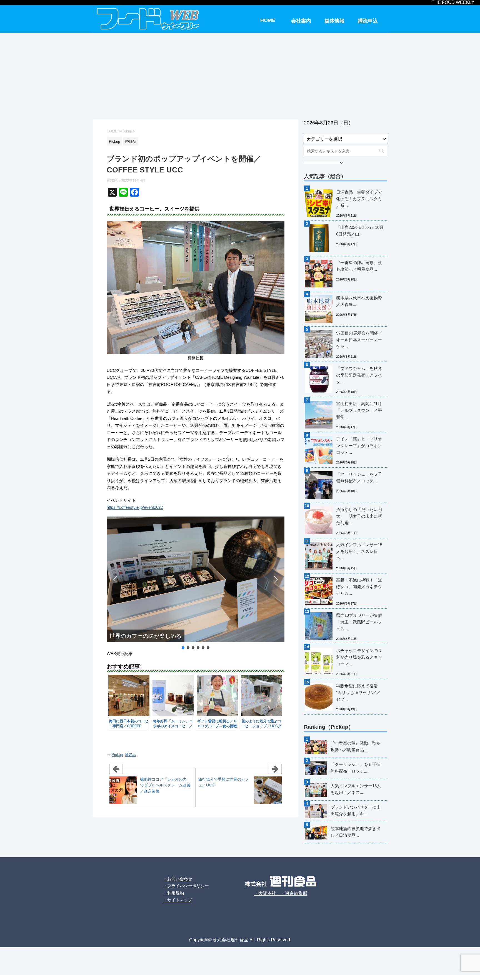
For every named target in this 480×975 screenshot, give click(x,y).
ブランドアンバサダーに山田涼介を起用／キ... (356, 810)
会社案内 (301, 21)
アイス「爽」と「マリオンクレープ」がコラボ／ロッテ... (359, 446)
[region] (195, 583)
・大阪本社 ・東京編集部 (280, 893)
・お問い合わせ (177, 878)
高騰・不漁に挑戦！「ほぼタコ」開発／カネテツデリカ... (359, 587)
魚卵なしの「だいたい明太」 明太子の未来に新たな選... (359, 516)
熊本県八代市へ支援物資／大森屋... (359, 301)
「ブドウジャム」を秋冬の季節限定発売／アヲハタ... (359, 375)
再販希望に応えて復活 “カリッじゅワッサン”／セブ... (358, 692)
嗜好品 (130, 755)
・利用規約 (173, 893)
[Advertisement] (240, 75)
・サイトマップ (177, 900)
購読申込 (368, 21)
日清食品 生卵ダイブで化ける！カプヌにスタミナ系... (359, 199)
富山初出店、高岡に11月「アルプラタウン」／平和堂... (359, 410)
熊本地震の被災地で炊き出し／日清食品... (356, 832)
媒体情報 (334, 21)
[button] (115, 579)
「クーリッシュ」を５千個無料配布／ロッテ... (359, 477)
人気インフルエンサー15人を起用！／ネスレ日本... (359, 551)
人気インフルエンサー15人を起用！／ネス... (356, 789)
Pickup (117, 755)
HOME (267, 20)
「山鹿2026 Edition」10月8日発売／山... (360, 230)
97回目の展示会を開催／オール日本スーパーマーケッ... (359, 340)
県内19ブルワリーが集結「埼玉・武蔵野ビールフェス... (359, 622)
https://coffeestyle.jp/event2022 (135, 507)
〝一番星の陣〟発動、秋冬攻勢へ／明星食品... (359, 266)
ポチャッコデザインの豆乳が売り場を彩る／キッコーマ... (359, 657)
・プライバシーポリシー (186, 885)
